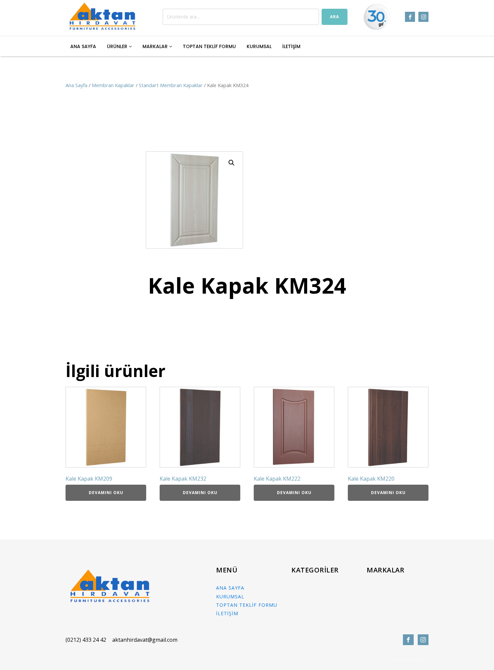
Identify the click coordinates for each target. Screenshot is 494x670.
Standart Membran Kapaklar (171, 85)
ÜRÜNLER (118, 46)
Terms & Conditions (409, 660)
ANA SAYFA (83, 46)
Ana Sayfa (76, 85)
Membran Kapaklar (113, 85)
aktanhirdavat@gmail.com (144, 639)
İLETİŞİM (291, 46)
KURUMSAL (259, 46)
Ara (334, 17)
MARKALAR (155, 46)
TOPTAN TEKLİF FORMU (209, 46)
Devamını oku (106, 492)
